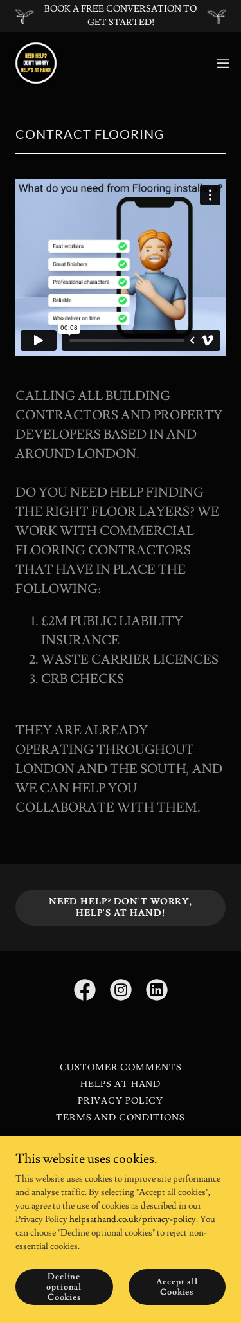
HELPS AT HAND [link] (120, 1084)
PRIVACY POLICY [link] (120, 1101)
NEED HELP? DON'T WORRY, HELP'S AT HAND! (120, 907)
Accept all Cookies (177, 1287)
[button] (223, 63)
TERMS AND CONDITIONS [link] (120, 1118)
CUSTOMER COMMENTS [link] (121, 1067)
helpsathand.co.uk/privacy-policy (132, 1219)
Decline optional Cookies (64, 1287)
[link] (36, 63)
